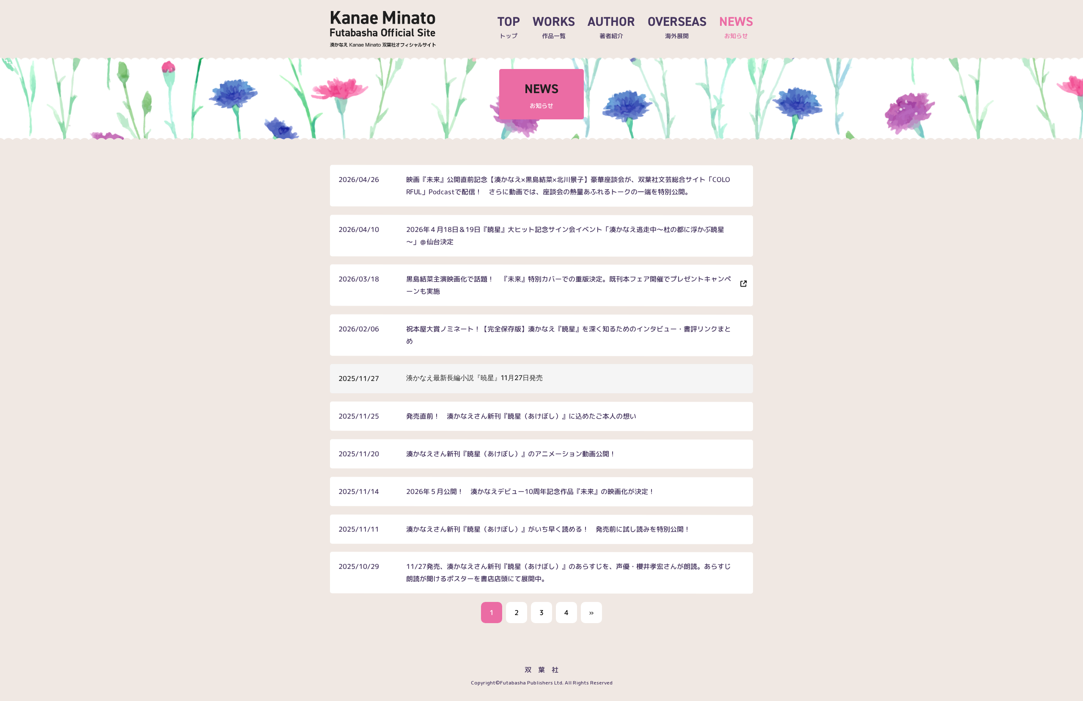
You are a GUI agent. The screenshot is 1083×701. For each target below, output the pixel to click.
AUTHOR (611, 26)
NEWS (736, 26)
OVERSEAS (677, 26)
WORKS (554, 26)
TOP (509, 26)
